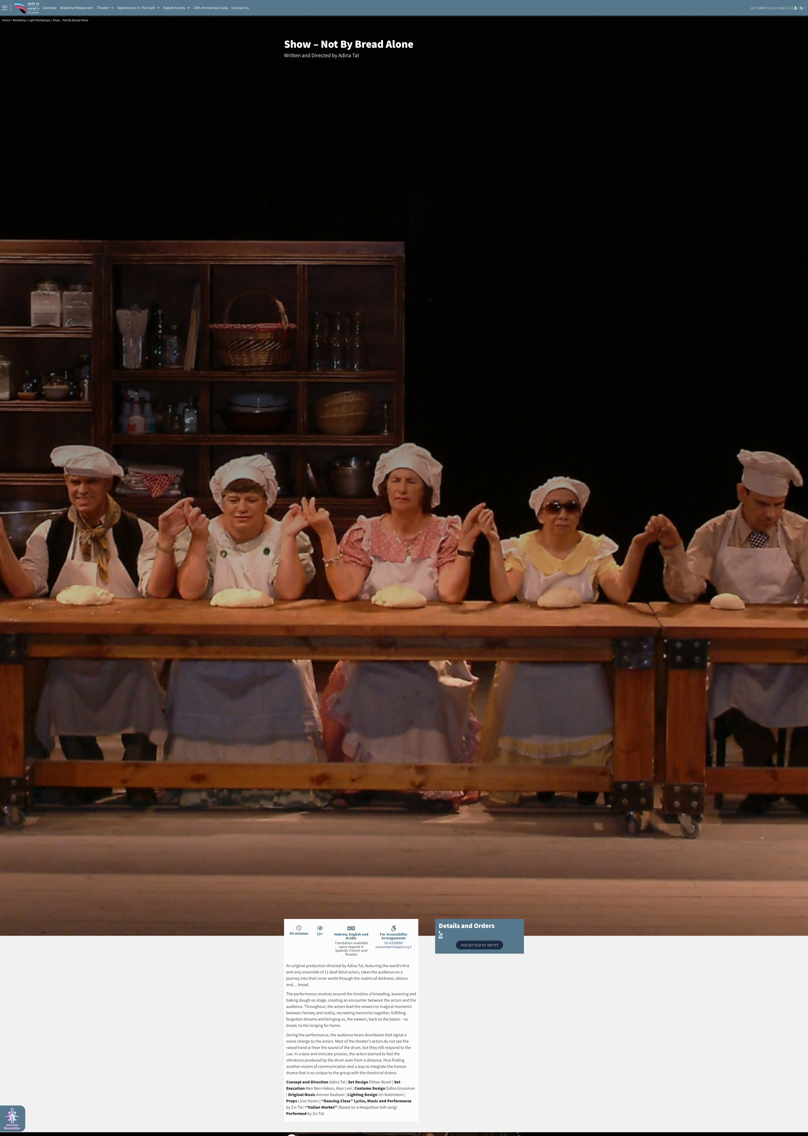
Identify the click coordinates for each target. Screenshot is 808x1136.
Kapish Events (174, 7)
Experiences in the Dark (136, 7)
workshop (19, 20)
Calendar (49, 7)
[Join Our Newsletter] (12, 1115)
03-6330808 (393, 942)
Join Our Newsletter (12, 1126)
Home (6, 20)
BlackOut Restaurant (76, 7)
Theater (103, 7)
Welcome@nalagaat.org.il (393, 946)
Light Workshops (39, 20)
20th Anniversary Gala (210, 7)
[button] (801, 8)
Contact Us (240, 7)
